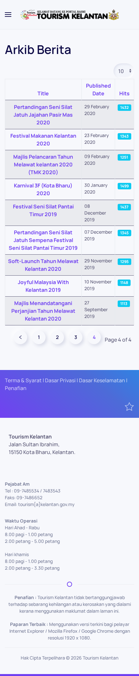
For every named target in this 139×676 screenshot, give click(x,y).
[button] (8, 14)
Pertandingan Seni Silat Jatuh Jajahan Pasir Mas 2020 (43, 114)
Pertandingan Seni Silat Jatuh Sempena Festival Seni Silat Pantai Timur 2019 (43, 240)
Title (43, 93)
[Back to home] (69, 14)
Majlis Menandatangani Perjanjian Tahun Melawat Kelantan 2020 (43, 311)
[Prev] (20, 337)
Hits (124, 93)
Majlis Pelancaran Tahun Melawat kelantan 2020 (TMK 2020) (43, 164)
